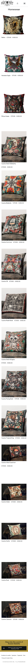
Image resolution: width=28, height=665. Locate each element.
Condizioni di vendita (6, 655)
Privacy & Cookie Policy (7, 658)
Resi (24, 655)
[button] (24, 3)
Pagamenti (19, 655)
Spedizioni (14, 655)
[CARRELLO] (17, 3)
